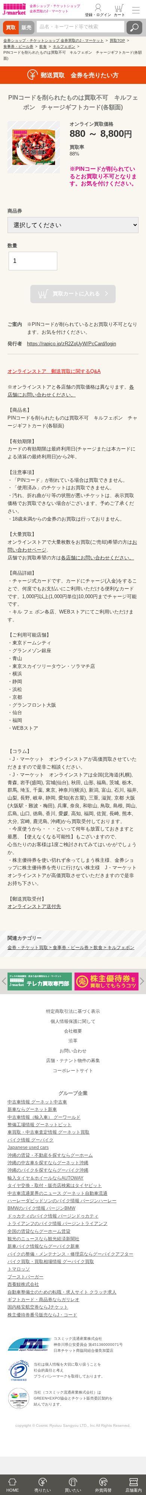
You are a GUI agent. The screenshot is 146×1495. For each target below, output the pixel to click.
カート (119, 15)
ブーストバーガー (25, 1276)
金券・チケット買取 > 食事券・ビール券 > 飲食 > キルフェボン (70, 947)
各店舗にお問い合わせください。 (97, 557)
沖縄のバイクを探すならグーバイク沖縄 (47, 1170)
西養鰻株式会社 (23, 1284)
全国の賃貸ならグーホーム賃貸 (38, 1231)
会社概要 (73, 1031)
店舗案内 (133, 1490)
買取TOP (117, 40)
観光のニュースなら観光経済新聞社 (43, 1238)
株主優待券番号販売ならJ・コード (42, 1314)
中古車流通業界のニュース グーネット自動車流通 (57, 1193)
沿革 (73, 1040)
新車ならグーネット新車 (32, 1109)
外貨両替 (103, 1490)
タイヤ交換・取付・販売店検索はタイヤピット (54, 1185)
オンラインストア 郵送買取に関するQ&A (54, 371)
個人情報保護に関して (73, 1021)
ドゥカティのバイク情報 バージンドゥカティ (52, 1216)
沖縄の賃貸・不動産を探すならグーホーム (50, 1155)
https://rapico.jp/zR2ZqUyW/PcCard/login (71, 343)
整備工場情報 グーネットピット (39, 1124)
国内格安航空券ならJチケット (37, 1307)
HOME (12, 1490)
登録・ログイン (98, 15)
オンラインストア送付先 (34, 906)
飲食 (43, 46)
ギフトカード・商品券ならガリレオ (43, 1299)
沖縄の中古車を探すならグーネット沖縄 (47, 1162)
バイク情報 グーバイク (30, 1140)
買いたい (73, 1490)
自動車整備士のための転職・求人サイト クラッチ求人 (61, 1292)
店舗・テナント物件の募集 (73, 1060)
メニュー (136, 10)
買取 (11, 27)
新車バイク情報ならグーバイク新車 (43, 1246)
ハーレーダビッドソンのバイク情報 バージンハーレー (61, 1200)
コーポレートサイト (73, 1070)
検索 (134, 27)
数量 (12, 245)
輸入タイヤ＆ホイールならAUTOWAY (45, 1178)
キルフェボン (64, 46)
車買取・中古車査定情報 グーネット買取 (48, 1132)
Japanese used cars (28, 1147)
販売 (26, 27)
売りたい (42, 1490)
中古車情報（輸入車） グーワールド (43, 1117)
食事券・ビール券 (18, 46)
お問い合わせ (73, 1050)
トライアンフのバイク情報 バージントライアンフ (57, 1223)
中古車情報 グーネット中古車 (37, 1102)
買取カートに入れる (76, 293)
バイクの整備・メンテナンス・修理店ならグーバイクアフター (70, 1254)
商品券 (14, 211)
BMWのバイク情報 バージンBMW (41, 1208)
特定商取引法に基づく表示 (73, 1011)
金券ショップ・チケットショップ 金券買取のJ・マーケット (53, 40)
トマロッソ (18, 1269)
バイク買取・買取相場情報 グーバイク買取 (50, 1261)
